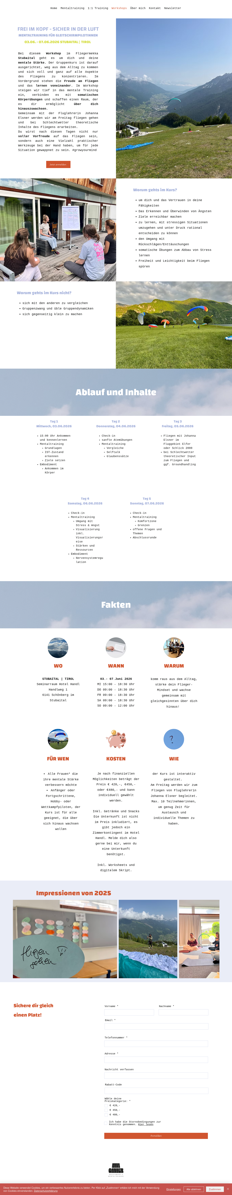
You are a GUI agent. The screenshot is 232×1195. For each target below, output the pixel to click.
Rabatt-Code (113, 1085)
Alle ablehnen (193, 1189)
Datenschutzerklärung (46, 1190)
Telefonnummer (114, 1038)
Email (109, 1020)
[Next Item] (212, 939)
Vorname (110, 1006)
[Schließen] (228, 1189)
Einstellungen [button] (173, 1189)
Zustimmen (215, 1189)
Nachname (165, 1006)
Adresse (110, 1054)
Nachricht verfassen (119, 1069)
